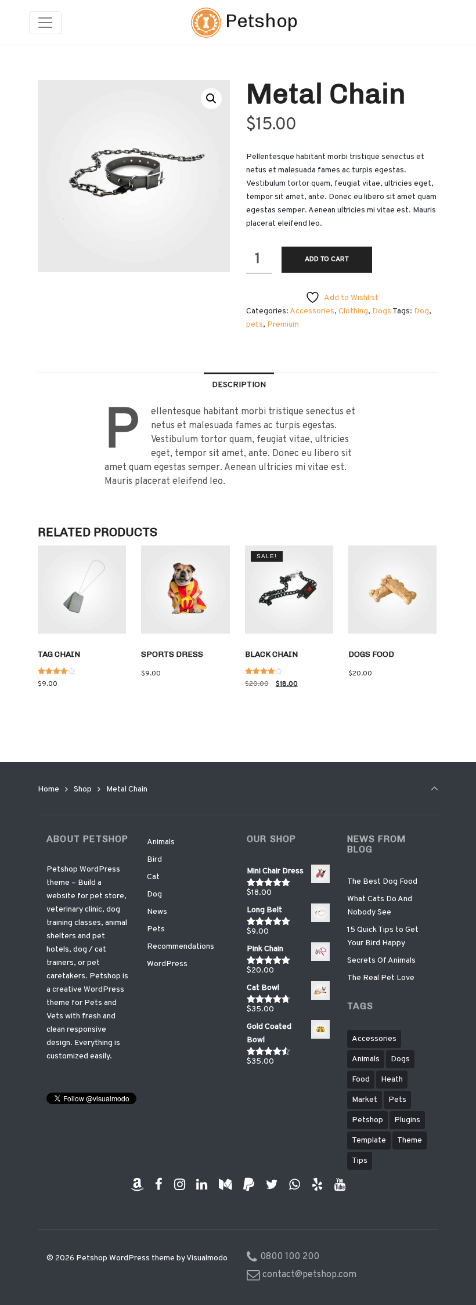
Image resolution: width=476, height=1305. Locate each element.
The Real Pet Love (380, 978)
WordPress (167, 964)
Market (364, 1100)
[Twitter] (272, 1185)
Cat (153, 877)
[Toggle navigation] (45, 22)
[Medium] (225, 1185)
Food (361, 1080)
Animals (161, 842)
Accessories (312, 311)
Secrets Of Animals (381, 961)
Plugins (407, 1120)
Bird (154, 860)
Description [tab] (239, 385)
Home (48, 789)
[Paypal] (249, 1185)
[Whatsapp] (294, 1185)
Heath (392, 1080)
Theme (409, 1140)
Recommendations (180, 947)
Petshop (259, 21)
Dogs (381, 311)
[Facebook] (158, 1185)
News (157, 912)
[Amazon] (137, 1185)
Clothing (353, 311)
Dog (421, 311)
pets (254, 325)
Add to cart (327, 259)
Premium (283, 325)
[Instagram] (179, 1185)
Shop (83, 789)
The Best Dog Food (382, 882)
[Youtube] (340, 1185)
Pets (156, 929)
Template (369, 1140)
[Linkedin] (202, 1185)
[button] (211, 98)
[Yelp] (317, 1185)
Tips (359, 1161)
